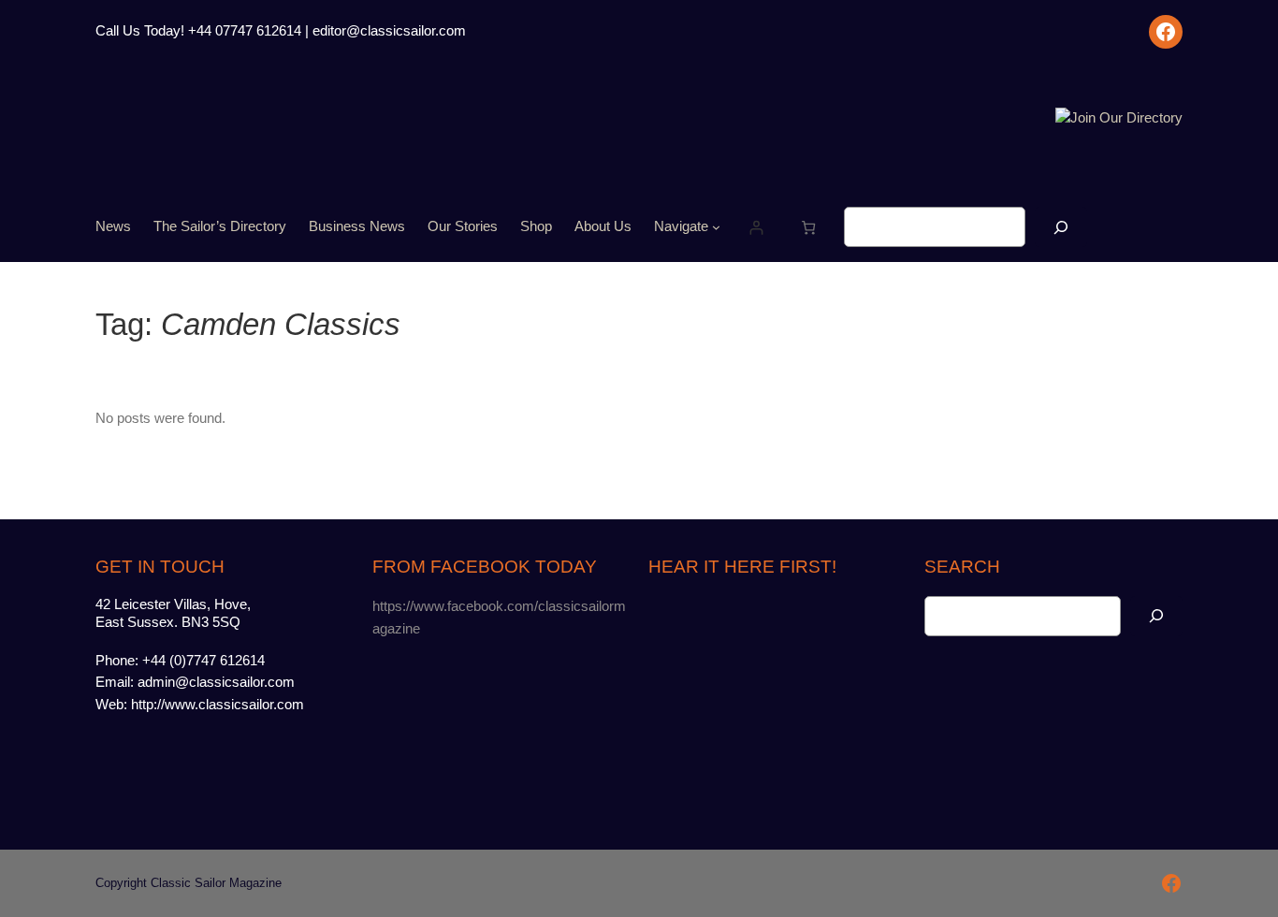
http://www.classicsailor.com (217, 704)
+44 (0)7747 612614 (203, 660)
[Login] (755, 227)
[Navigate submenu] (716, 227)
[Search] (1061, 227)
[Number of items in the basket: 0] (808, 227)
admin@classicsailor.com (216, 682)
